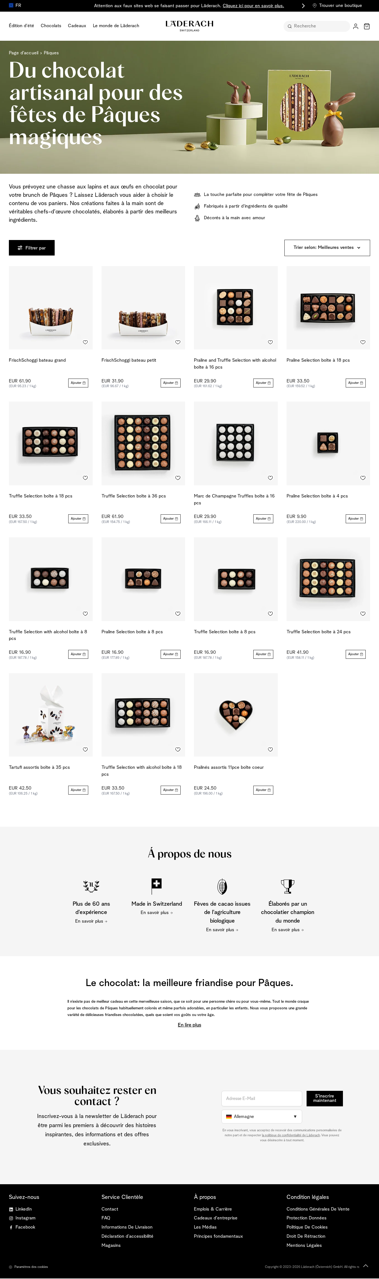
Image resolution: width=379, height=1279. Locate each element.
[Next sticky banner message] (302, 5)
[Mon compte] (355, 26)
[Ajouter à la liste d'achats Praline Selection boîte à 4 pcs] (363, 478)
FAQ (106, 1218)
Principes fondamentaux (218, 1236)
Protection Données (307, 1218)
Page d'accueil (23, 53)
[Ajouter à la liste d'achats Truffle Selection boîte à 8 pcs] (271, 614)
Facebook (25, 1227)
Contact (110, 1209)
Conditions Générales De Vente (318, 1209)
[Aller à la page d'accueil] (189, 26)
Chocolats (51, 26)
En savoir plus (89, 921)
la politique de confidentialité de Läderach (291, 1135)
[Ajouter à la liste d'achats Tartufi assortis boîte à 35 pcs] (85, 749)
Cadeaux (77, 26)
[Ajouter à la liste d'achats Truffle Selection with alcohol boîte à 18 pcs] (178, 749)
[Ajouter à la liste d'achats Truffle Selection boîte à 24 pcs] (363, 614)
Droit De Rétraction (306, 1236)
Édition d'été (21, 26)
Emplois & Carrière (213, 1209)
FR (18, 5)
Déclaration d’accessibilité (127, 1236)
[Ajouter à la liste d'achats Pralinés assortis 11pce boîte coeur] (271, 749)
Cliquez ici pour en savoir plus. (253, 6)
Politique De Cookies (307, 1227)
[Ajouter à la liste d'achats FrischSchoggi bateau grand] (85, 342)
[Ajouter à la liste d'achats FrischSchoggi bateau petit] (178, 342)
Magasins (111, 1245)
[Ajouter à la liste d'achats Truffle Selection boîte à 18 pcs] (85, 478)
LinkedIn (24, 1209)
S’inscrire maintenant (324, 1098)
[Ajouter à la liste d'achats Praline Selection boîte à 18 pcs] (363, 342)
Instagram (26, 1218)
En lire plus (189, 1025)
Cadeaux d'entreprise (215, 1218)
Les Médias (205, 1227)
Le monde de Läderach (116, 26)
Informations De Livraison (127, 1227)
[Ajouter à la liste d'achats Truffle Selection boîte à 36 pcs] (178, 478)
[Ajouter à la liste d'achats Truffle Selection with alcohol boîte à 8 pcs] (85, 614)
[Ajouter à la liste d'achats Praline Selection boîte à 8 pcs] (178, 614)
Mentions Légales (304, 1245)
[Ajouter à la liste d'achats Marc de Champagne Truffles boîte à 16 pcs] (271, 478)
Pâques (51, 53)
